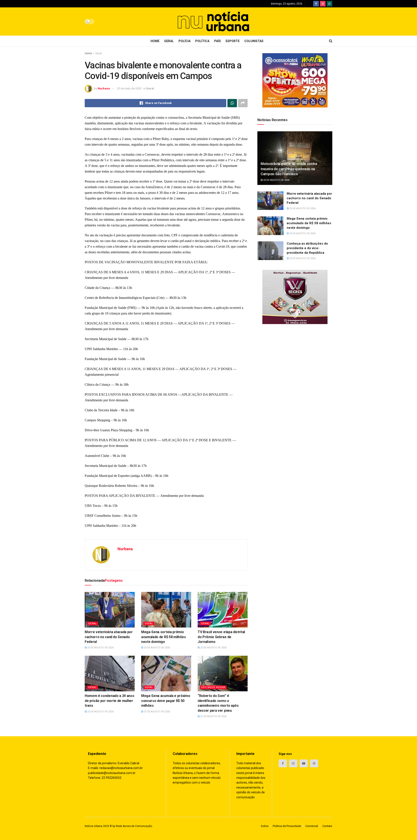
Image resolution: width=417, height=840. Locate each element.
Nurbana (104, 88)
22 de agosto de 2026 (213, 647)
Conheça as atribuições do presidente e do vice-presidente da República (307, 248)
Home (155, 41)
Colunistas (253, 41)
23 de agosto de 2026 (100, 647)
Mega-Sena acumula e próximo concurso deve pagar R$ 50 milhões (165, 701)
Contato (327, 826)
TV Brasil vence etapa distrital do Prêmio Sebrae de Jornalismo (221, 637)
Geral (169, 41)
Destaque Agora (213, 687)
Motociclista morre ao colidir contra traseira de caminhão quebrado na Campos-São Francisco (289, 168)
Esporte (233, 41)
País (217, 41)
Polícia (184, 41)
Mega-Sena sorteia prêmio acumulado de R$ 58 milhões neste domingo (163, 637)
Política (202, 41)
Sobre (264, 826)
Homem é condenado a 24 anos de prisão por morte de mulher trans (109, 701)
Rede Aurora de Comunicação (134, 826)
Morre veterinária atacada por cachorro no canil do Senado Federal (109, 637)
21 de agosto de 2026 (156, 711)
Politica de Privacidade (287, 826)
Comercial (311, 826)
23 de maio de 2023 (129, 88)
